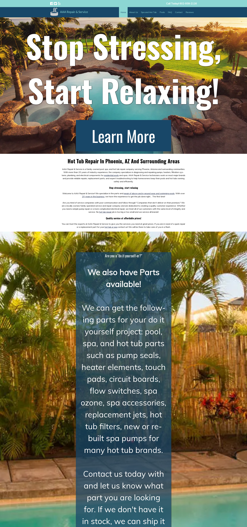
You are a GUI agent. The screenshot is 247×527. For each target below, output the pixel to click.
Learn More (123, 136)
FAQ (170, 12)
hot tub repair (105, 212)
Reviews (190, 12)
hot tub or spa (111, 227)
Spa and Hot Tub (149, 12)
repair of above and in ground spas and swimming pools (149, 193)
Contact (179, 12)
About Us (133, 12)
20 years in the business (93, 196)
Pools (162, 12)
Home (123, 12)
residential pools (111, 175)
